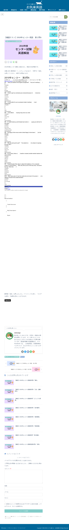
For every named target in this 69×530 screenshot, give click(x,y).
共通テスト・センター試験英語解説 (12, 356)
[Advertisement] (24, 26)
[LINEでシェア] (14, 62)
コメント (8, 468)
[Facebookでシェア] (8, 62)
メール (6, 492)
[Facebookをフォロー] (28, 352)
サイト (6, 498)
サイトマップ (22, 528)
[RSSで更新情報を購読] (33, 352)
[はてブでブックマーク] (11, 62)
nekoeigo (17, 333)
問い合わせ (3, 528)
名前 (6, 486)
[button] (16, 62)
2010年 (23, 356)
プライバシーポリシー (13, 528)
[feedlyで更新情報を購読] (31, 352)
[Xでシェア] (6, 62)
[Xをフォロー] (25, 352)
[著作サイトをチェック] (22, 352)
